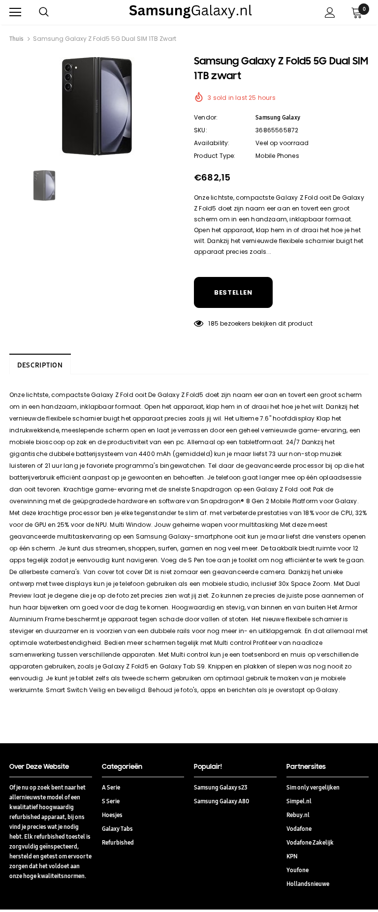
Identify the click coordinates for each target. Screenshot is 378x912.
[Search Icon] (53, 12)
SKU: (200, 130)
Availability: (212, 143)
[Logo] (190, 11)
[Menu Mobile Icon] (15, 12)
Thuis (16, 38)
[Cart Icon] (357, 12)
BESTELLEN (233, 292)
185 (213, 323)
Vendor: (206, 117)
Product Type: (215, 156)
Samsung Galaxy (277, 117)
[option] (96, 106)
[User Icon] (330, 12)
